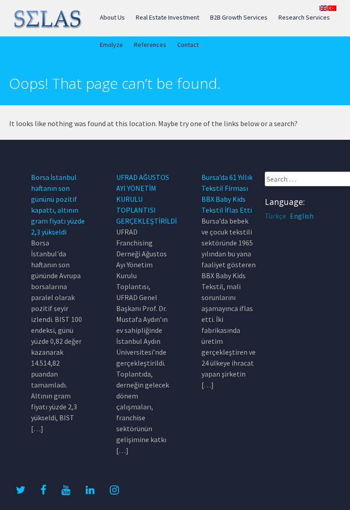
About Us (112, 17)
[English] (323, 8)
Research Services (304, 17)
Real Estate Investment (167, 17)
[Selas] (47, 26)
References (150, 45)
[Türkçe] (332, 8)
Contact (188, 45)
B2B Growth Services (239, 17)
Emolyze (111, 45)
